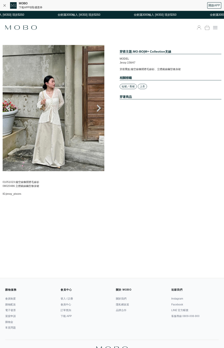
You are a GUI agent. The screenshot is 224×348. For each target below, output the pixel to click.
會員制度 (10, 298)
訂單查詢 (66, 310)
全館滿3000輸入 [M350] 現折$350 (77, 14)
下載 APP (66, 316)
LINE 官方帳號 (179, 310)
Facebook (177, 304)
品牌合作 (121, 310)
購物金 (9, 322)
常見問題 (10, 327)
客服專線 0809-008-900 (185, 316)
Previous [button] (8, 108)
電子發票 (10, 310)
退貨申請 (10, 316)
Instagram (177, 298)
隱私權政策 (122, 304)
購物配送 (10, 304)
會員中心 (66, 304)
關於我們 (121, 298)
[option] (53, 108)
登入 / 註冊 (67, 298)
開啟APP (214, 5)
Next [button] (98, 108)
